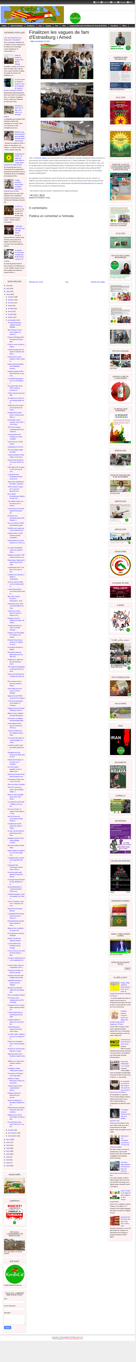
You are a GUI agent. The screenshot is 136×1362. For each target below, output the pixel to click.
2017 (8, 1139)
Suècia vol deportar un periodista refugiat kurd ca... (16, 1102)
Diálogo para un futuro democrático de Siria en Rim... (16, 1117)
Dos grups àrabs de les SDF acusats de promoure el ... (15, 388)
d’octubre (11, 1130)
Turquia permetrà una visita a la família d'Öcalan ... (14, 628)
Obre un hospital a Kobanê (16, 995)
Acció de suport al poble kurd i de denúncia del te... (16, 584)
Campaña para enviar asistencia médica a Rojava (15, 826)
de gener (11, 297)
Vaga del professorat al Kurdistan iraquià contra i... (16, 1056)
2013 (8, 285)
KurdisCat (31, 26)
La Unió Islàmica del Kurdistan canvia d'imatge (14, 946)
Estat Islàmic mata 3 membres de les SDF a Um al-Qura (16, 422)
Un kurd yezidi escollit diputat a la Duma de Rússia (15, 875)
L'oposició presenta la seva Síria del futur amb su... (16, 591)
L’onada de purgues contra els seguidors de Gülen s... (16, 896)
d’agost (10, 317)
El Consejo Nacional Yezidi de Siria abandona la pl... (16, 882)
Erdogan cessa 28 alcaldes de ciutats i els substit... (16, 620)
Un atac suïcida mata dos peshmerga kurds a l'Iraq (16, 833)
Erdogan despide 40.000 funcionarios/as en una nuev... (16, 374)
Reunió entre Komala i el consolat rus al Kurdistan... (15, 762)
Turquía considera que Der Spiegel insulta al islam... (15, 733)
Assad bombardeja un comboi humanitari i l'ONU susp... (15, 889)
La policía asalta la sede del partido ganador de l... (16, 747)
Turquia (48, 26)
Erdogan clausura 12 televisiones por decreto (14, 1095)
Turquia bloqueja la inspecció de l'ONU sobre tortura (15, 1029)
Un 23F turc (18, 206)
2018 (8, 1142)
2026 (8, 1165)
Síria (64, 26)
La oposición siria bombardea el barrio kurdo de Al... (15, 477)
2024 (8, 1160)
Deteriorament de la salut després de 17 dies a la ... (16, 543)
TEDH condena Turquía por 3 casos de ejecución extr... (15, 489)
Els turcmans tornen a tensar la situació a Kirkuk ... (15, 683)
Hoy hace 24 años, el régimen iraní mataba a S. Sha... (16, 811)
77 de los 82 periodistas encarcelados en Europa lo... (15, 703)
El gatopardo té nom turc (15, 447)
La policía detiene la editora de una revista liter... (15, 1022)
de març (11, 303)
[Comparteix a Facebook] (41, 195)
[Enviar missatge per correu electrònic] (30, 195)
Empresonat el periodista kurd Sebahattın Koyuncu (15, 366)
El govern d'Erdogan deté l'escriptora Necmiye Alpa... (16, 339)
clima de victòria (41, 158)
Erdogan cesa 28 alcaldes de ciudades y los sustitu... (16, 635)
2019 (8, 1145)
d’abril (10, 305)
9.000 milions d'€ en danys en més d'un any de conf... (16, 469)
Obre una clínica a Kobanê (16, 784)
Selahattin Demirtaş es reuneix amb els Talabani (15, 983)
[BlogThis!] (36, 195)
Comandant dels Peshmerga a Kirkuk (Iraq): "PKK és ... (15, 867)
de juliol (10, 314)
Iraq (40, 26)
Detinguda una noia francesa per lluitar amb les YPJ (16, 755)
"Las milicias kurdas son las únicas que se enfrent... (15, 503)
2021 (8, 1151)
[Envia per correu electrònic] (33, 195)
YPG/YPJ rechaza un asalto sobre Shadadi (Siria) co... (15, 789)
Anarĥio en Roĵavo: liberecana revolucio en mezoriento (16, 1081)
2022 (8, 1154)
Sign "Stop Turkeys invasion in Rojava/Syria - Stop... (15, 599)
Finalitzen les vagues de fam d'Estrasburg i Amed (15, 662)
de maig (10, 308)
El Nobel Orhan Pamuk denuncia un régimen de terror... (15, 642)
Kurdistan (114, 26)
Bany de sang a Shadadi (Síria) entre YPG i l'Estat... (15, 797)
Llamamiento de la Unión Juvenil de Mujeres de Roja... (16, 606)
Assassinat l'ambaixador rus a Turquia (125, 1064)
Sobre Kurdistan (17, 26)
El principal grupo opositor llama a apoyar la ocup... (16, 923)
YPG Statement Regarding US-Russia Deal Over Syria (16, 669)
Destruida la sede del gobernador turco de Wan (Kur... (15, 654)
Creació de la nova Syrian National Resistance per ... (16, 511)
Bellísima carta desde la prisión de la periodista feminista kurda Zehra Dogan (20, 136)
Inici (66, 282)
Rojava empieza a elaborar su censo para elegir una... (16, 853)
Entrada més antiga (98, 282)
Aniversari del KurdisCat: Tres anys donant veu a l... (16, 462)
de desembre (12, 1136)
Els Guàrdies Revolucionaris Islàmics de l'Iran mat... (16, 496)
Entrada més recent (36, 282)
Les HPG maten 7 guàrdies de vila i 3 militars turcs (14, 769)
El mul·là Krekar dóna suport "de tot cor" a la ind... (16, 1124)
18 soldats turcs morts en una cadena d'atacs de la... (16, 400)
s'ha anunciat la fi (86, 183)
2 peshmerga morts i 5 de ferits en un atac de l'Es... (16, 570)
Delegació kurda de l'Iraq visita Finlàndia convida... (15, 840)
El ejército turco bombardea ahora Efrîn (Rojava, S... (16, 518)
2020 (8, 1148)
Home (4, 26)
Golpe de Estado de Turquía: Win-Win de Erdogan (19, 60)
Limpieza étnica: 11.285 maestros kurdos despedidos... (15, 535)
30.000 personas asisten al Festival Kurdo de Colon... (15, 408)
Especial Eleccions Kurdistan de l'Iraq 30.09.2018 (88, 26)
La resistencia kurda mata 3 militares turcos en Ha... (16, 804)
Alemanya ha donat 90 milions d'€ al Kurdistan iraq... (16, 990)
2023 (8, 1157)
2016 (8, 294)
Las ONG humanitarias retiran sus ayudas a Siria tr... (15, 550)
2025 (8, 1163)
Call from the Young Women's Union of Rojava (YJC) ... (14, 613)
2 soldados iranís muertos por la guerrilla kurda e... (16, 860)
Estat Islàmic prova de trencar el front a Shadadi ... (15, 691)
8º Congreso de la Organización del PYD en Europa (16, 1000)
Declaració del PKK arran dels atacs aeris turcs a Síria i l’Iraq (125, 1221)
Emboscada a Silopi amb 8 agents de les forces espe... (16, 562)
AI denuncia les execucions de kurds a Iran (125, 1042)
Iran (56, 26)
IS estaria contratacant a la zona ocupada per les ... (16, 960)
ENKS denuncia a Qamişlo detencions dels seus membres (16, 1110)
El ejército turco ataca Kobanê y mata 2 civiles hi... (16, 359)
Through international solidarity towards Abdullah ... (14, 325)
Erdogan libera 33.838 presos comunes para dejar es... (16, 415)
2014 (8, 288)
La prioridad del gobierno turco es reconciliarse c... (15, 381)
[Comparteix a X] (38, 195)
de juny (10, 311)
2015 (8, 291)
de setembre (12, 320)
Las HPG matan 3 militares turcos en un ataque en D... (16, 1036)
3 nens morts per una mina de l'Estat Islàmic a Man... (16, 953)
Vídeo (124, 26)
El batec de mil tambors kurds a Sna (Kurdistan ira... (16, 1044)
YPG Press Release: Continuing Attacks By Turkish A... (16, 429)
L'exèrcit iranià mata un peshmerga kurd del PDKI (15, 1015)
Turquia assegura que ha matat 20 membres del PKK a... (16, 352)
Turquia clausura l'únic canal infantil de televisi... (15, 1088)
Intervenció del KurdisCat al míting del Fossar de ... (16, 676)
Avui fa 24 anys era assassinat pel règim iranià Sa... (15, 819)
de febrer (11, 300)
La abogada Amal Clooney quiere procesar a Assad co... (16, 916)
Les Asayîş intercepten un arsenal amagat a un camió (16, 740)
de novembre (12, 1133)
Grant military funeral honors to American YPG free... (15, 726)
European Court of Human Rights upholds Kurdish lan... (16, 1007)
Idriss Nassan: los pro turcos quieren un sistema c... (15, 332)
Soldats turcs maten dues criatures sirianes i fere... (16, 1063)
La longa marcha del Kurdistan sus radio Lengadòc (15, 437)
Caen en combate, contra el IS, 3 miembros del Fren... (16, 904)
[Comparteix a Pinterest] (43, 195)
